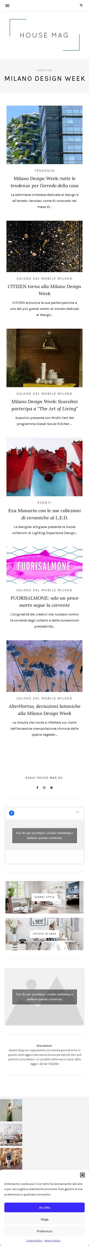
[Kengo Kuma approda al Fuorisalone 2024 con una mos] (11, 1159)
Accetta (44, 1207)
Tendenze (44, 170)
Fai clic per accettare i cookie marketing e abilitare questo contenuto (44, 835)
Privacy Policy (52, 1240)
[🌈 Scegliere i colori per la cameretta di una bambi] (11, 1135)
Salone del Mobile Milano (45, 278)
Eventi (44, 503)
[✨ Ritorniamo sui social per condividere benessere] (11, 1110)
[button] (82, 1175)
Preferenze (44, 1231)
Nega (44, 1219)
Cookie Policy (34, 1240)
